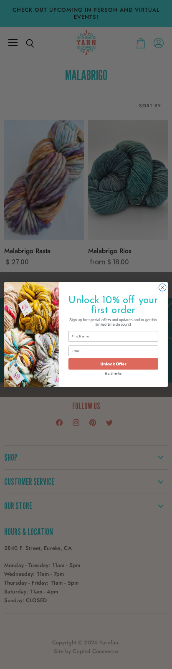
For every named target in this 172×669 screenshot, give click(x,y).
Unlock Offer (113, 364)
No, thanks (113, 373)
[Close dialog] (162, 287)
